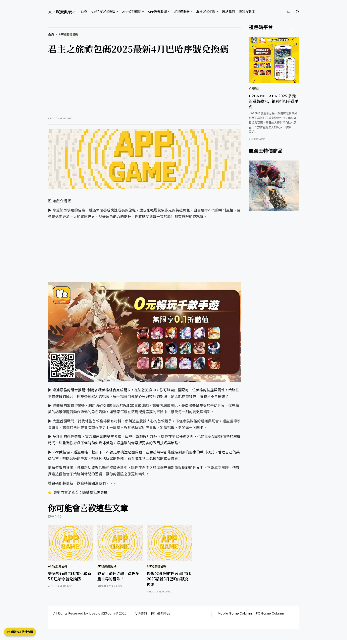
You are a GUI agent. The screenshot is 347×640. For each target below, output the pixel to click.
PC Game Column (270, 613)
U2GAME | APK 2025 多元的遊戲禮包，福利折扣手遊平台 (273, 101)
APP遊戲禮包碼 (68, 34)
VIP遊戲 (254, 88)
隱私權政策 (247, 11)
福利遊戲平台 (160, 613)
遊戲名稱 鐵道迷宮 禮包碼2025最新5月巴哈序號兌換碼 (169, 579)
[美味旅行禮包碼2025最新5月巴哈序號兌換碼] (70, 543)
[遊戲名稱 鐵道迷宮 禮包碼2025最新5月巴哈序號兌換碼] (169, 543)
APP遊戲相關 (131, 11)
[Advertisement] (144, 89)
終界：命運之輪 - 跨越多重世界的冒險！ (118, 576)
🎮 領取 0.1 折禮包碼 (20, 632)
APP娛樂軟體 (157, 11)
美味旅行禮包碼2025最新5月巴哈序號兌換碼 (69, 576)
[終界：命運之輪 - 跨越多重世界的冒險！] (120, 543)
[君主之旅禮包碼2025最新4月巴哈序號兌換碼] (144, 159)
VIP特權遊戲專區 (103, 11)
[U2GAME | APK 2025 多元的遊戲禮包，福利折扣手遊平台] (274, 60)
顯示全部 (54, 517)
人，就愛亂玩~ (61, 12)
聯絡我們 (228, 11)
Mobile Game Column (235, 613)
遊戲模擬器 (182, 11)
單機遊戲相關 (205, 11)
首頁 (84, 11)
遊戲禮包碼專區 (95, 492)
